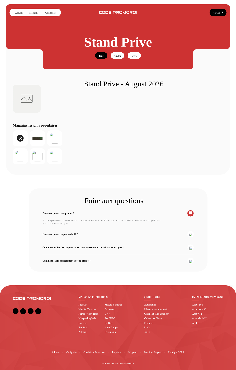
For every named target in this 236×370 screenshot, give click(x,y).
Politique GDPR (176, 352)
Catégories (50, 12)
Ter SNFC (110, 318)
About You (197, 304)
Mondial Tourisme (87, 309)
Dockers (82, 323)
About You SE (199, 309)
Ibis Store (83, 327)
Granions (109, 309)
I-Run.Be (82, 304)
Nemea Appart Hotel (88, 313)
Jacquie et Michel (113, 304)
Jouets (147, 332)
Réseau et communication (156, 309)
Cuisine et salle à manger (156, 313)
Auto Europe (111, 327)
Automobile (150, 304)
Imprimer (116, 352)
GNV (107, 313)
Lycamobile (110, 332)
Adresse (55, 352)
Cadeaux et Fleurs (153, 318)
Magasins (33, 12)
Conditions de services (94, 352)
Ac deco (196, 323)
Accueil (19, 12)
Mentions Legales (152, 352)
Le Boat (109, 323)
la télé (147, 327)
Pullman (82, 332)
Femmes (148, 323)
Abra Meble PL (199, 318)
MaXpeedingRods (87, 318)
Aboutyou (197, 313)
